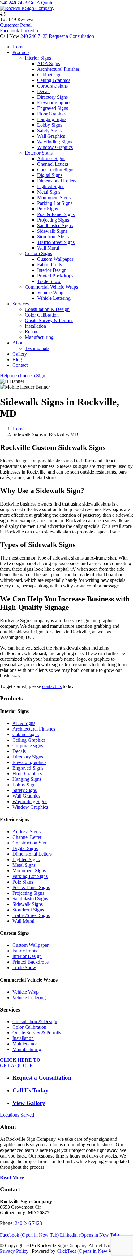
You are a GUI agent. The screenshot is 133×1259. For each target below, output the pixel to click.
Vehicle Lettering (54, 298)
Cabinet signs (50, 74)
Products (20, 52)
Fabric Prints (49, 264)
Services (20, 303)
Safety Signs (49, 130)
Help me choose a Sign (22, 375)
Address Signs (51, 158)
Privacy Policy (14, 1251)
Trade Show (49, 281)
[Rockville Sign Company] (27, 8)
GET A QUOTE (20, 1062)
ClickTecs (92, 1251)
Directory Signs (52, 97)
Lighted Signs (50, 186)
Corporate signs (52, 85)
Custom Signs (38, 253)
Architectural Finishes (58, 69)
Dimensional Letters (56, 180)
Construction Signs (55, 169)
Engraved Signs (52, 108)
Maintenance (24, 1043)
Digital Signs (49, 175)
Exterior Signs (39, 152)
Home (18, 46)
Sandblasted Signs (55, 225)
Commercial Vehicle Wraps (51, 287)
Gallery (19, 354)
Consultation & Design (47, 309)
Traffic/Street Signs (56, 242)
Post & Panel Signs (56, 214)
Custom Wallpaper (55, 259)
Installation (35, 326)
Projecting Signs (53, 220)
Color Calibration (42, 314)
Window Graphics (55, 147)
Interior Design (51, 270)
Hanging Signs (51, 119)
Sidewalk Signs (52, 231)
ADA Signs (48, 63)
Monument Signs (54, 197)
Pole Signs (47, 208)
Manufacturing (39, 337)
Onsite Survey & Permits (49, 320)
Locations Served (17, 1114)
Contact (20, 365)
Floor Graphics (51, 113)
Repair (31, 331)
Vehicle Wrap (50, 292)
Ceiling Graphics (53, 80)
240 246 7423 (13, 2)
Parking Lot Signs (54, 203)
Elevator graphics (54, 102)
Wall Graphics (51, 136)
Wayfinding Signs (54, 141)
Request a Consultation (71, 36)
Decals (43, 91)
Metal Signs (48, 192)
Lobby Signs (49, 125)
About (18, 342)
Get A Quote (40, 2)
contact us (52, 686)
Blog (17, 359)
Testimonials (37, 348)
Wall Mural (48, 247)
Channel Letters (52, 164)
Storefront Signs (53, 236)
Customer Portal (16, 25)
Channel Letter (26, 837)
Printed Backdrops (55, 275)
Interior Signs (38, 58)
